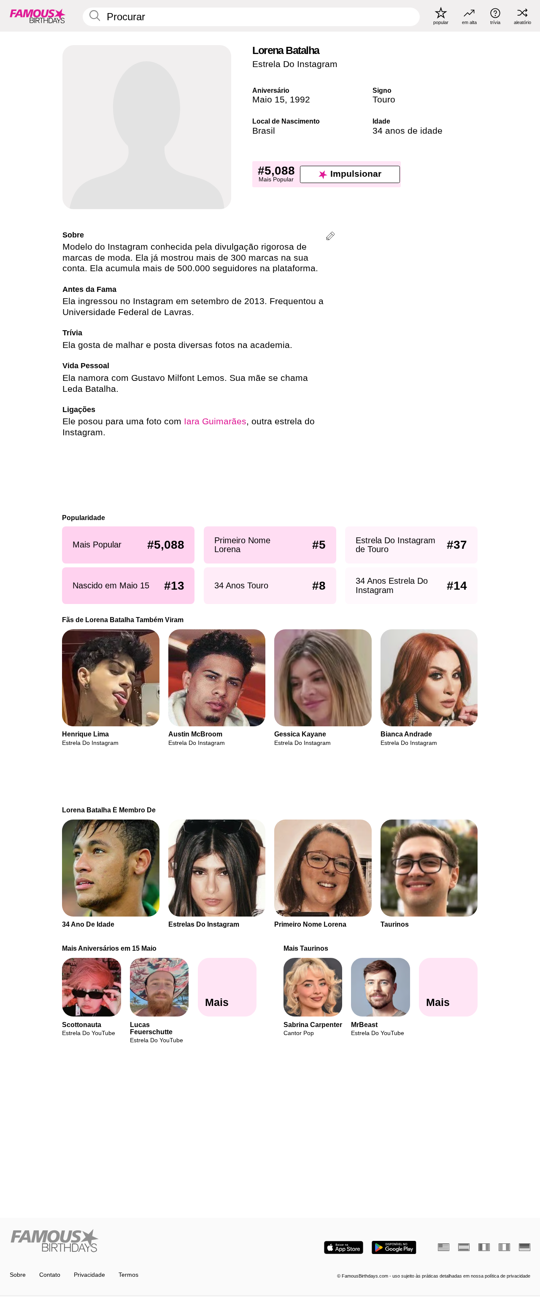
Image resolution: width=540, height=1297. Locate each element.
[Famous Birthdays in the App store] (343, 1247)
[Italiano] (504, 1247)
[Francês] (484, 1247)
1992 (300, 99)
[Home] (137, 1241)
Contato (49, 1275)
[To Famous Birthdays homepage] (38, 15)
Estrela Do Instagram (295, 64)
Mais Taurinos (306, 948)
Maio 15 (268, 99)
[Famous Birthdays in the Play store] (394, 1247)
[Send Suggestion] (330, 237)
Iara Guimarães (215, 421)
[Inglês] (443, 1247)
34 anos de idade (408, 131)
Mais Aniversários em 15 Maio (109, 948)
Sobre (18, 1275)
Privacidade (89, 1275)
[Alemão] (524, 1247)
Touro (384, 99)
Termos (128, 1275)
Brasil (263, 131)
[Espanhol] (464, 1247)
